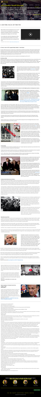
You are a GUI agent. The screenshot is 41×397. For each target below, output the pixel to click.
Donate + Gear (31, 392)
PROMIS (28, 92)
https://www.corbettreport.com (14, 41)
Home (8, 392)
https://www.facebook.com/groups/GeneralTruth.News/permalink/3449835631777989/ (14, 309)
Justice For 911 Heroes (20, 392)
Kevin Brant (39, 14)
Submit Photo (27, 392)
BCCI (36, 125)
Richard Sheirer (37, 172)
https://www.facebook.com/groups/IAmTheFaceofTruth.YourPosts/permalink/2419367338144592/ (15, 307)
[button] (37, 390)
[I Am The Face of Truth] (4, 1)
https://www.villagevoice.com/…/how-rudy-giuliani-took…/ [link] (9, 370)
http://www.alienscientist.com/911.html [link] (7, 364)
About (11, 392)
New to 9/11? (14, 392)
